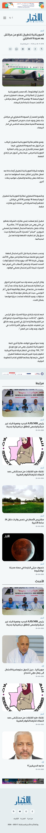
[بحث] (10, 18)
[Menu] (4, 18)
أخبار (42, 31)
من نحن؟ (30, 818)
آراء (43, 666)
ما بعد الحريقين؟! (35, 766)
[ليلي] (13, 18)
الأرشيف (16, 818)
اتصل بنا (22, 818)
